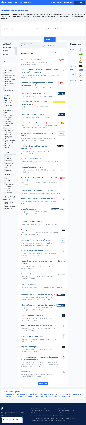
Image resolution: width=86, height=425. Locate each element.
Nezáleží (7, 98)
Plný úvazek (8, 73)
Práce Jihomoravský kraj (62, 396)
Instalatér (25, 372)
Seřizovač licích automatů (31, 159)
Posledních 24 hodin (9, 203)
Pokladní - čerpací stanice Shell (33, 123)
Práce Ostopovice (22, 394)
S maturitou (8, 103)
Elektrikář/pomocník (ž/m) (31, 167)
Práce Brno (30, 396)
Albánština (9, 156)
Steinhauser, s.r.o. (74, 66)
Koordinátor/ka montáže (31, 274)
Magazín (52, 3)
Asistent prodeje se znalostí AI (32, 59)
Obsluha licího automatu (31, 221)
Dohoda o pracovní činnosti (10, 82)
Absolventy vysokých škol (9, 122)
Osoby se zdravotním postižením (8, 136)
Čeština (8, 165)
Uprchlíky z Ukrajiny (8, 146)
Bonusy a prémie (8, 189)
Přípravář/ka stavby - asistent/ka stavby (37, 295)
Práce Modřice (44, 394)
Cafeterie (9, 193)
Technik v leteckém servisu (31, 315)
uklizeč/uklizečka (27, 209)
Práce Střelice (76, 394)
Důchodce (8, 128)
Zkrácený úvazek (10, 75)
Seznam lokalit (62, 408)
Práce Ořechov (9, 396)
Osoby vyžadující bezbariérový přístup (10, 141)
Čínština (8, 170)
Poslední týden (9, 208)
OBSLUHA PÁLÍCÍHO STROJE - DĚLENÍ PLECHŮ (37, 326)
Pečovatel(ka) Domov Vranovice (34, 251)
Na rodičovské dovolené (9, 131)
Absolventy (8, 115)
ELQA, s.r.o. (73, 70)
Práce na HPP (7, 47)
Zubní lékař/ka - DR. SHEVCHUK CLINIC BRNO (38, 190)
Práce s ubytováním (7, 51)
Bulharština (9, 163)
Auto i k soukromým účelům (9, 184)
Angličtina (9, 158)
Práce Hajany (54, 394)
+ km (37, 29)
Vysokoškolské (9, 105)
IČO (6, 85)
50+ (6, 113)
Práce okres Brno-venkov (43, 396)
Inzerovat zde (68, 3)
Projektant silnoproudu (30, 284)
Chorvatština (10, 168)
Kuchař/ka (25, 230)
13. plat (8, 178)
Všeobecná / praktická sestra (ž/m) (35, 240)
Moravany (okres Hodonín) (46, 46)
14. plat (8, 180)
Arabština (9, 161)
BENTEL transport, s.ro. (74, 54)
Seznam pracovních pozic (38, 408)
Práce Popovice (65, 394)
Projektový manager (29, 347)
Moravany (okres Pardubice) (29, 46)
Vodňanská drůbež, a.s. (74, 75)
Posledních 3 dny (10, 206)
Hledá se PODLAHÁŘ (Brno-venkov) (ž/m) (37, 199)
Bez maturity (9, 100)
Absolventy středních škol (9, 118)
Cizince (7, 126)
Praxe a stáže (9, 90)
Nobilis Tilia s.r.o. (74, 49)
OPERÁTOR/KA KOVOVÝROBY (32, 114)
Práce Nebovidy (9, 394)
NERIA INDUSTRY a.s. (74, 60)
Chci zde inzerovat (59, 53)
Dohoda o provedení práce (10, 78)
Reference (59, 3)
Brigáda (5, 54)
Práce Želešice (33, 394)
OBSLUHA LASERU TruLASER (31, 336)
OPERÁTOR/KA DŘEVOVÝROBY (32, 93)
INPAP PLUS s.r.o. (74, 81)
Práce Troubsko (20, 396)
